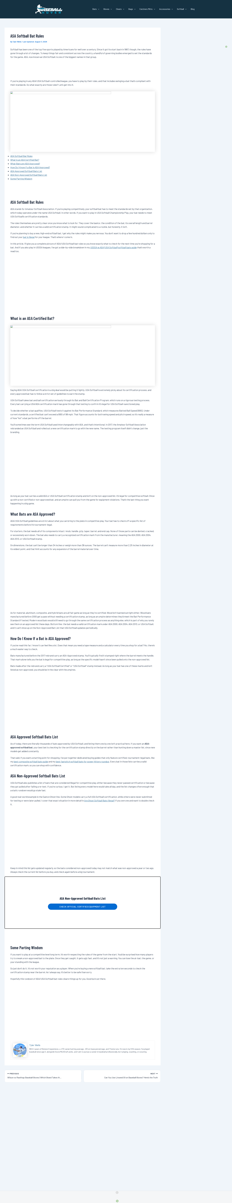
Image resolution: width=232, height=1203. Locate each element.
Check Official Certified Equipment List (82, 906)
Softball (180, 9)
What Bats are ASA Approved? (25, 163)
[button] (98, 9)
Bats (94, 9)
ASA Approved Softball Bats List (26, 171)
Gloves (106, 9)
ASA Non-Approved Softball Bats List (28, 175)
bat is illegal (29, 237)
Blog (193, 9)
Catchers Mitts (146, 9)
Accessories (164, 9)
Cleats (119, 9)
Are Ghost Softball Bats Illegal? (99, 800)
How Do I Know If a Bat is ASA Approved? (30, 167)
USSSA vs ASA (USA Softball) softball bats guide (113, 247)
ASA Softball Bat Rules (21, 156)
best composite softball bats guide (31, 761)
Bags (130, 9)
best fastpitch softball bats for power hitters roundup (82, 761)
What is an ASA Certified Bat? (24, 159)
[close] (117, 1192)
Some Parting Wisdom (21, 178)
